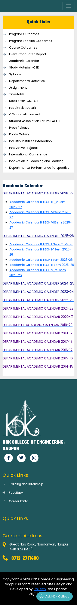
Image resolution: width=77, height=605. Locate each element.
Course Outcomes (23, 48)
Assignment (18, 88)
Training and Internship (26, 484)
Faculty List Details (23, 108)
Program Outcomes (24, 34)
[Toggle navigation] (68, 6)
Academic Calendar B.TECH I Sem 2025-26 (41, 260)
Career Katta (18, 501)
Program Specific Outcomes (30, 41)
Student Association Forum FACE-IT (35, 121)
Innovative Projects (23, 148)
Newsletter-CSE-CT (23, 101)
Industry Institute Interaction (30, 141)
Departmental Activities (27, 81)
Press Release (19, 128)
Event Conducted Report (27, 54)
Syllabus (15, 74)
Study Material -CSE (24, 68)
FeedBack (16, 492)
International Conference (28, 154)
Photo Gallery (19, 134)
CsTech (40, 589)
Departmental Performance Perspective (39, 168)
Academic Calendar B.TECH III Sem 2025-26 (41, 265)
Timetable (17, 94)
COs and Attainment (24, 114)
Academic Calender (24, 61)
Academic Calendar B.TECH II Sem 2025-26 (41, 244)
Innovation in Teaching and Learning (36, 161)
